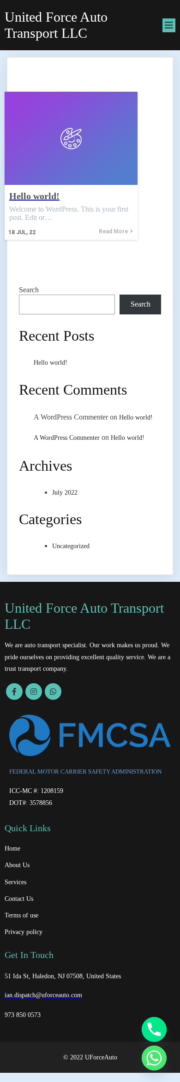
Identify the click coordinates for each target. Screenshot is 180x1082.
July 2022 (65, 492)
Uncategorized (71, 546)
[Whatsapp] (154, 1058)
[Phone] (154, 1029)
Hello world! (50, 362)
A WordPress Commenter (67, 437)
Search (29, 290)
